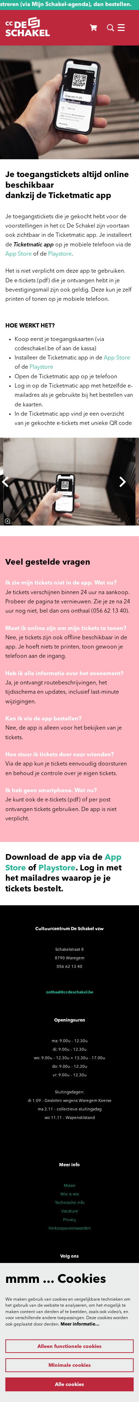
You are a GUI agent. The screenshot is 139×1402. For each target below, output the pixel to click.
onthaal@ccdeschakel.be (69, 992)
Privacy (69, 1220)
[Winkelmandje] (94, 27)
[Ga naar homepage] (27, 27)
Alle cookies (69, 1384)
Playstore (60, 254)
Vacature (69, 1211)
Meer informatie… (80, 1324)
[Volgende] (123, 482)
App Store (18, 254)
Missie (70, 1186)
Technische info (69, 1203)
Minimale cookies (69, 1365)
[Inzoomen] (7, 521)
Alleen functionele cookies (69, 1346)
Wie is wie (69, 1194)
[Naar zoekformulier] (110, 27)
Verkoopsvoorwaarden (69, 1228)
